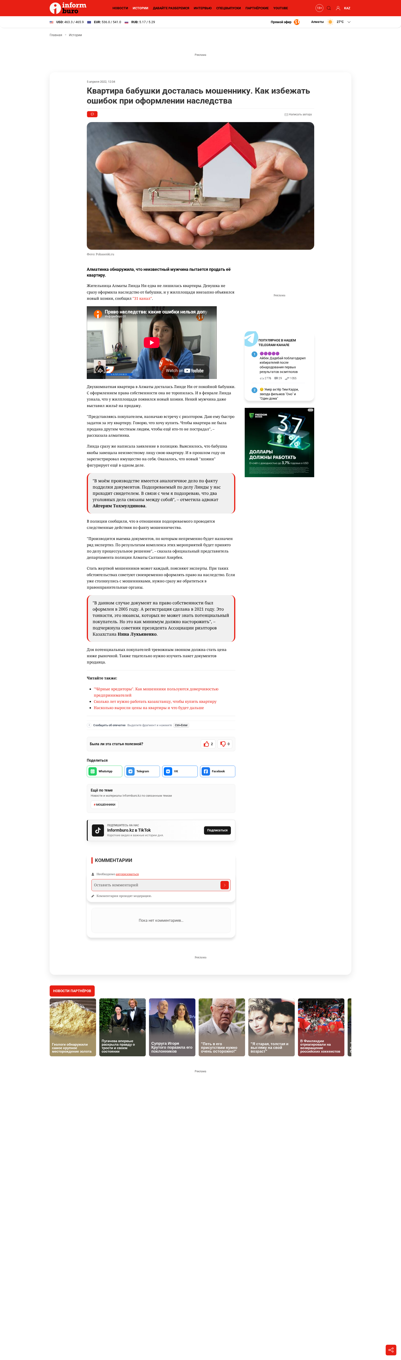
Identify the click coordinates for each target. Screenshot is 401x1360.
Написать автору (300, 114)
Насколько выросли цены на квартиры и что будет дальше (149, 707)
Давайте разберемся (171, 8)
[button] (331, 22)
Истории (140, 8)
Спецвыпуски (228, 8)
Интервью (203, 8)
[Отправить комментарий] (224, 885)
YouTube (280, 8)
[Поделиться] (391, 1350)
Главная (56, 35)
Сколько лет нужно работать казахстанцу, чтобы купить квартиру (155, 701)
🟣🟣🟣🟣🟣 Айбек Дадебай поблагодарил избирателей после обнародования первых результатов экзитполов (283, 362)
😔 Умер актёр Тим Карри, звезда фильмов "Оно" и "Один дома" (279, 394)
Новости (120, 8)
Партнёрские (257, 8)
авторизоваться (127, 874)
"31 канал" (142, 298)
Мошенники (105, 804)
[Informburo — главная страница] (69, 8)
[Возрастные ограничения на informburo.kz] (318, 8)
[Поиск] (328, 8)
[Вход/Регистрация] (337, 8)
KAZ (347, 8)
